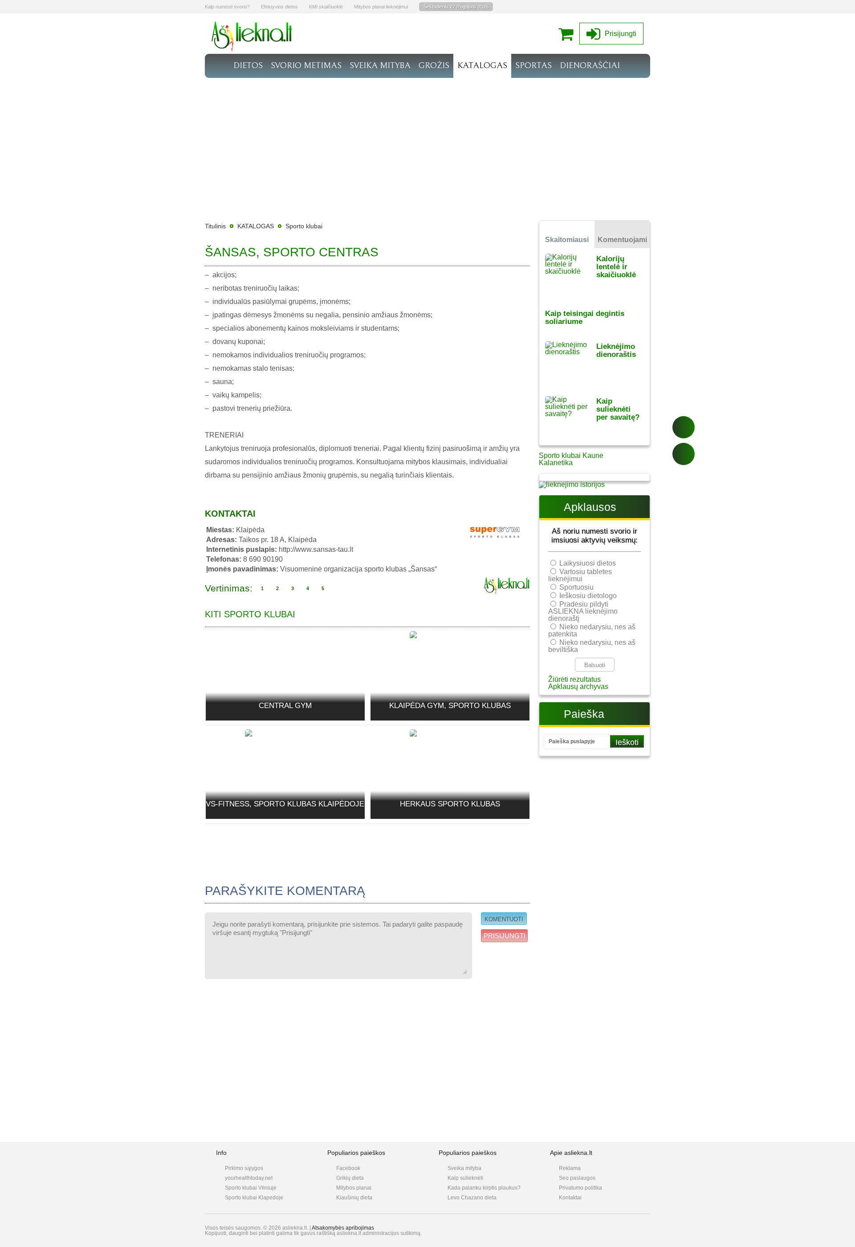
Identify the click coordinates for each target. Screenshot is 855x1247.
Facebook (348, 1168)
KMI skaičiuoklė (326, 6)
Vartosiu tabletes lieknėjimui (580, 575)
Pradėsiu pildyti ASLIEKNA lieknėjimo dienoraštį (583, 611)
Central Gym (285, 705)
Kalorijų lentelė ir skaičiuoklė (616, 267)
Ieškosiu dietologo (588, 595)
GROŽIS (434, 65)
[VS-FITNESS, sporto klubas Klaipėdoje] (285, 742)
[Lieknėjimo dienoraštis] (570, 363)
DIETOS (248, 65)
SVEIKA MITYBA (380, 65)
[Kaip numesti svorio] (252, 49)
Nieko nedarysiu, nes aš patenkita (591, 630)
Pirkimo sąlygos (244, 1168)
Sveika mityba (464, 1168)
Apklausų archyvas (578, 686)
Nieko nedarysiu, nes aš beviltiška (591, 646)
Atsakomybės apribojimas (343, 1228)
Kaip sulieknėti (465, 1178)
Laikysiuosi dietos (587, 563)
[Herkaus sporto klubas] (450, 738)
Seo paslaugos (577, 1178)
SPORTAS (533, 65)
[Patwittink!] (683, 454)
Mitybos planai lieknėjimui (381, 6)
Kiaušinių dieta (354, 1197)
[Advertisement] (427, 144)
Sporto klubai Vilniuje (251, 1188)
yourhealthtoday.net (249, 1178)
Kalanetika (556, 462)
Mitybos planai (353, 1188)
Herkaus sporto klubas (450, 804)
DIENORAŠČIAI (590, 65)
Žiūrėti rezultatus (574, 679)
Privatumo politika (580, 1188)
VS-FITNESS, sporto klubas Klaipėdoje (285, 804)
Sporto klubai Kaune (571, 455)
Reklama (570, 1168)
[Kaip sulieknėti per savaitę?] (570, 418)
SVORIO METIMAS (306, 65)
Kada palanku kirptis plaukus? (484, 1188)
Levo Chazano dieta (472, 1197)
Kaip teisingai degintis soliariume (584, 317)
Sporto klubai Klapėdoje (254, 1197)
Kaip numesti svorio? (227, 6)
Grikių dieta (350, 1178)
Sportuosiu (576, 587)
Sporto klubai (303, 226)
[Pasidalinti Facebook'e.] (683, 427)
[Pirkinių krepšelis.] (568, 33)
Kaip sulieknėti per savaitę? (617, 409)
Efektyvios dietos (279, 6)
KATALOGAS (482, 65)
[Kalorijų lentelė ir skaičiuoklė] (570, 275)
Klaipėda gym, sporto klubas (450, 705)
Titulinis (215, 226)
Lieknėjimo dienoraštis (616, 350)
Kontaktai (570, 1197)
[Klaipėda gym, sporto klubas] (450, 640)
